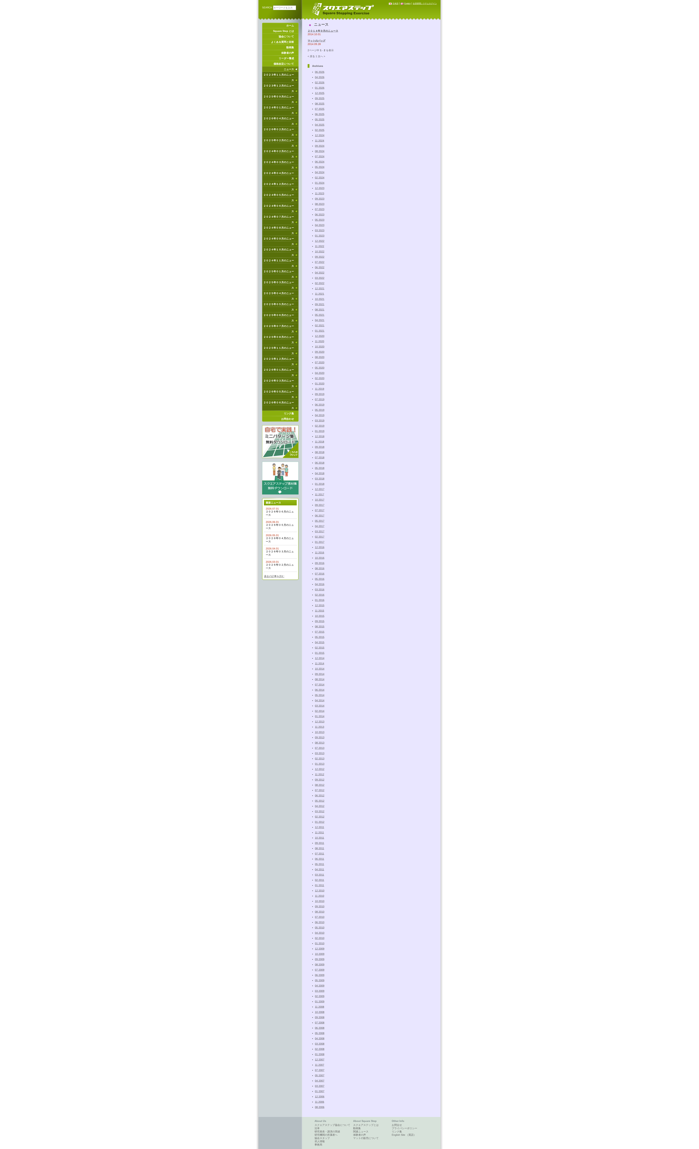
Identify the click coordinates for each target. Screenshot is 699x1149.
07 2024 (319, 156)
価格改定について (284, 63)
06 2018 (319, 462)
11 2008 (319, 1006)
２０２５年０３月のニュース (278, 285)
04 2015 (319, 642)
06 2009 (319, 975)
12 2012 (319, 769)
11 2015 (319, 610)
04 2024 (319, 172)
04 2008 (319, 1038)
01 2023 (319, 235)
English (407, 3)
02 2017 (319, 536)
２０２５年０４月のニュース (278, 296)
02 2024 (319, 177)
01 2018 (319, 483)
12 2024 (319, 135)
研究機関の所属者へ (326, 1134)
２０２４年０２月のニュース (278, 154)
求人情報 (320, 1141)
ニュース (289, 69)
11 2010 (319, 895)
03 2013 (319, 753)
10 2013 (319, 732)
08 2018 (319, 452)
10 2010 (319, 901)
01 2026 (319, 87)
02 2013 (319, 758)
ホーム (290, 25)
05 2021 (319, 314)
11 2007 (319, 1064)
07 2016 (319, 573)
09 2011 (319, 843)
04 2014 (319, 700)
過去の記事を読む (274, 576)
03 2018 (319, 478)
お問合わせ (287, 418)
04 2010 (319, 932)
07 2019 (319, 399)
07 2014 (319, 684)
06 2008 (319, 1027)
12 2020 (319, 336)
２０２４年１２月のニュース (278, 186)
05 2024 (319, 167)
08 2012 (319, 784)
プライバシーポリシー (404, 1128)
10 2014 (319, 668)
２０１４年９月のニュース (323, 30)
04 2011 (319, 869)
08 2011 (319, 848)
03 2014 (319, 705)
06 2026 (319, 71)
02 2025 (319, 130)
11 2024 (319, 140)
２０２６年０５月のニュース (278, 394)
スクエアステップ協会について (332, 1125)
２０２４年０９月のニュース (278, 241)
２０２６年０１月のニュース (278, 372)
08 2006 (319, 1107)
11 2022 (319, 246)
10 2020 (319, 346)
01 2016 (319, 600)
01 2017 (319, 542)
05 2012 (319, 800)
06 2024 (319, 161)
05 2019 (319, 409)
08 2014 (319, 679)
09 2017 (319, 505)
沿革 (317, 1128)
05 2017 (319, 520)
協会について (286, 36)
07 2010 (319, 917)
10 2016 (319, 557)
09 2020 (319, 351)
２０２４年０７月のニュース (278, 219)
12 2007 (319, 1059)
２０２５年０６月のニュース (278, 318)
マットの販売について (366, 1138)
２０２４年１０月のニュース (278, 252)
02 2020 (319, 378)
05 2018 (319, 468)
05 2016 (319, 579)
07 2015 (319, 631)
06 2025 (319, 114)
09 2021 (319, 304)
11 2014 (319, 663)
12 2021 (319, 288)
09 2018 (319, 446)
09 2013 (319, 737)
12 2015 (319, 605)
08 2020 (319, 357)
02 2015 (319, 647)
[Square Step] (346, 10)
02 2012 (319, 816)
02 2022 (319, 283)
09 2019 (319, 394)
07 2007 (319, 1070)
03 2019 (319, 420)
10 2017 (319, 499)
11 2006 (319, 1101)
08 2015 (319, 626)
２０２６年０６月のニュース (278, 405)
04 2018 (319, 473)
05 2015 (319, 637)
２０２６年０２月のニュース (278, 132)
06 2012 (319, 795)
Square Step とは (283, 31)
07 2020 (319, 362)
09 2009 (319, 959)
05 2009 (319, 980)
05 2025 (319, 119)
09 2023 (319, 198)
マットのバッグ (316, 40)
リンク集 (289, 413)
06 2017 (319, 515)
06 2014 (319, 689)
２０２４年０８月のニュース (278, 230)
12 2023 (319, 188)
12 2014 (319, 658)
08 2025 (319, 103)
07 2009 (319, 969)
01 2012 (319, 821)
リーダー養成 (286, 58)
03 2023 (319, 230)
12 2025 (319, 93)
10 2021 (319, 299)
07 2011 (319, 853)
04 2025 (319, 124)
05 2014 (319, 695)
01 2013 (319, 763)
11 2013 (319, 726)
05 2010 (319, 927)
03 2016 (319, 589)
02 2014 (319, 711)
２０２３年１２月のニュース (278, 88)
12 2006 (319, 1096)
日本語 (395, 3)
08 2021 (319, 309)
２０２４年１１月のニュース (278, 263)
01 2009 (319, 1001)
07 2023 (319, 209)
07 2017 (319, 510)
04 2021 (319, 320)
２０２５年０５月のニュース (278, 307)
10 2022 (319, 251)
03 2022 (319, 277)
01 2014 (319, 716)
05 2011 (319, 864)
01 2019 (319, 431)
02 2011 (319, 880)
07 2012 (319, 790)
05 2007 (319, 1075)
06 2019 (319, 404)
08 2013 (319, 742)
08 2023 (319, 204)
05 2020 (319, 367)
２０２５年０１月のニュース (278, 274)
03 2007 (319, 1086)
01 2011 (319, 885)
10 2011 (319, 837)
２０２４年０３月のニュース (278, 165)
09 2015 (319, 621)
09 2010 (319, 906)
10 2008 (319, 1012)
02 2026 (319, 82)
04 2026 (319, 77)
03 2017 (319, 531)
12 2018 (319, 436)
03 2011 (319, 874)
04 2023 (319, 225)
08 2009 (319, 964)
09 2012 (319, 779)
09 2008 (319, 1017)
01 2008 (319, 1054)
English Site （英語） (404, 1134)
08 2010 (319, 911)
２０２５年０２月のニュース (278, 143)
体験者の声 (287, 52)
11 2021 (319, 293)
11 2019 (319, 388)
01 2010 (319, 943)
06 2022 (319, 267)
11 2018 (319, 441)
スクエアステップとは (366, 1125)
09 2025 (319, 98)
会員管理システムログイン (425, 3)
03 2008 (319, 1043)
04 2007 (319, 1080)
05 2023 (319, 219)
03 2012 (319, 811)
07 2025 (319, 108)
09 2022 (319, 256)
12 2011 (319, 827)
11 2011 (319, 832)
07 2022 (319, 262)
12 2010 (319, 890)
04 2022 (319, 272)
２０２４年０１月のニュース (278, 110)
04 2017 (319, 526)
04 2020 (319, 373)
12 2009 (319, 948)
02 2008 (319, 1049)
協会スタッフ (322, 1138)
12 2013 (319, 721)
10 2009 (319, 953)
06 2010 (319, 922)
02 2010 (319, 938)
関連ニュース (360, 1131)
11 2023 (319, 193)
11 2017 (319, 494)
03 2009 (319, 990)
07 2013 (319, 748)
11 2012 (319, 774)
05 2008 (319, 1033)
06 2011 (319, 858)
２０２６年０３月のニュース (278, 383)
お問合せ (397, 1125)
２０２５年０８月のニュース (278, 339)
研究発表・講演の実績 (327, 1131)
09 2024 (319, 145)
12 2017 (319, 489)
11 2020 (319, 341)
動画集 (290, 47)
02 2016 (319, 594)
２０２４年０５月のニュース (278, 197)
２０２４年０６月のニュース (278, 208)
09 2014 (319, 674)
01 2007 (319, 1091)
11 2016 (319, 552)
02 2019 (319, 425)
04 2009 (319, 985)
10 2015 (319, 615)
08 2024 (319, 151)
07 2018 (319, 457)
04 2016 (319, 584)
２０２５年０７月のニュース (278, 329)
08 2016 (319, 568)
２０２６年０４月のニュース (278, 121)
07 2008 (319, 1022)
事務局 (318, 1144)
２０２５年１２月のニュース (278, 361)
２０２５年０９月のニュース (278, 99)
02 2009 (319, 996)
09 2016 (319, 563)
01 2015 (319, 652)
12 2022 (319, 240)
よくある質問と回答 (282, 41)
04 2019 (319, 415)
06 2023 (319, 214)
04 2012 (319, 806)
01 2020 (319, 383)
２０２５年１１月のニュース (278, 350)
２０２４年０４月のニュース (278, 176)
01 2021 (319, 330)
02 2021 (319, 325)
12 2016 (319, 547)
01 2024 (319, 182)
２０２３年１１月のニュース (278, 77)
